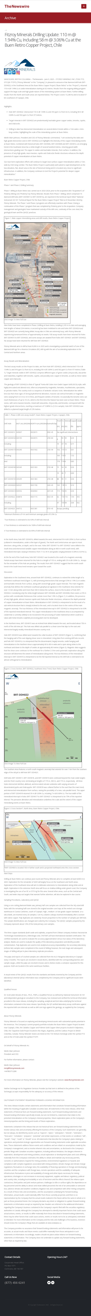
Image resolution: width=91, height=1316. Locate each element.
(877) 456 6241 (15, 1283)
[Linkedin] (52, 1282)
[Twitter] (49, 1282)
